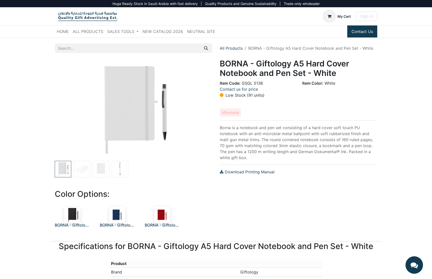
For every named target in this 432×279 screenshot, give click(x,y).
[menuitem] (63, 31)
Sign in (366, 16)
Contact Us (362, 31)
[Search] (206, 48)
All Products (231, 48)
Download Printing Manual (249, 171)
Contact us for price (239, 89)
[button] (66, 109)
